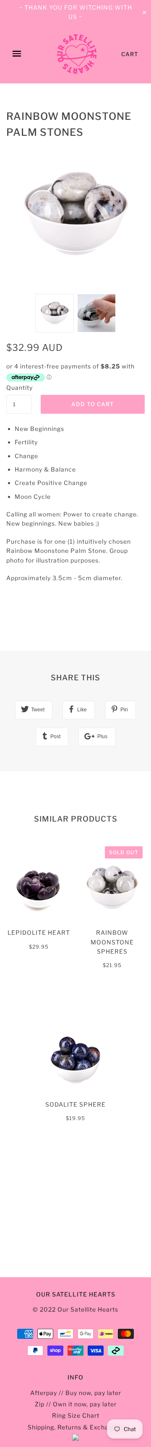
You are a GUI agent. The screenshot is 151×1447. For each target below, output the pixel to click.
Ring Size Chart (75, 1415)
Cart (129, 54)
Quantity (18, 387)
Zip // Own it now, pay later (76, 1404)
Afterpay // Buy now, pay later (75, 1392)
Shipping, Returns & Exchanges (75, 1427)
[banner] (77, 54)
